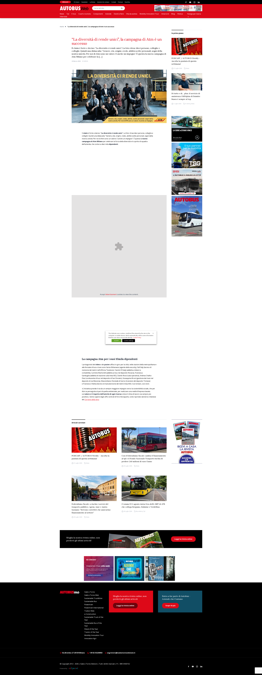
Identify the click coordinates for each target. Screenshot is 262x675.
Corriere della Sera (92, 399)
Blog (173, 14)
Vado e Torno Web (91, 595)
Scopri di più (170, 605)
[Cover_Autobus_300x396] (187, 216)
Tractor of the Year (91, 632)
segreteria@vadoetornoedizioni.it (121, 653)
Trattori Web (89, 611)
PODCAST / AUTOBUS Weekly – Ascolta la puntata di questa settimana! (186, 61)
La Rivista (92, 2)
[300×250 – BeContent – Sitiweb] (99, 568)
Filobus (180, 14)
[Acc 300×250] (129, 568)
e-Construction (90, 614)
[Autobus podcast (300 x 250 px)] (160, 568)
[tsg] (187, 155)
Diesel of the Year (91, 629)
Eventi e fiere (119, 14)
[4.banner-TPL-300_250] (187, 182)
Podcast (120, 2)
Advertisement (111, 294)
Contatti (113, 2)
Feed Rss (127, 2)
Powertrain (88, 604)
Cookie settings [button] (128, 340)
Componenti (98, 14)
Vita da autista (131, 14)
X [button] (153, 333)
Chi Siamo (76, 2)
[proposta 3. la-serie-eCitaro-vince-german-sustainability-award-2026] (187, 129)
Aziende (108, 14)
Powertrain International (93, 608)
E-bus (74, 14)
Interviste (63, 16)
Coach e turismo (84, 14)
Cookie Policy (137, 337)
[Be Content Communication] (73, 668)
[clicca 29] (178, 8)
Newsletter (84, 2)
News (62, 14)
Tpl (68, 14)
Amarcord (165, 14)
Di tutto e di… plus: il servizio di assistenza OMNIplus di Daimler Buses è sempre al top (186, 96)
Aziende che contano (103, 2)
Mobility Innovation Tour (149, 14)
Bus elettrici (139, 511)
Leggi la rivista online (183, 539)
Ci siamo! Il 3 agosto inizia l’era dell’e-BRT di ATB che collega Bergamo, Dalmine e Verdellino (143, 505)
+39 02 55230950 (95, 653)
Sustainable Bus (90, 601)
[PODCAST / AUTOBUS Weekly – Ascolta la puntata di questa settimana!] (187, 46)
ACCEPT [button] (116, 340)
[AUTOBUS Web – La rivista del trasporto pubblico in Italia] (74, 8)
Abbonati (65, 2)
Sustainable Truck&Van (93, 598)
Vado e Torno (89, 592)
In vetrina (188, 104)
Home (62, 27)
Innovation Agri (90, 638)
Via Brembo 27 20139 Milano (73, 653)
